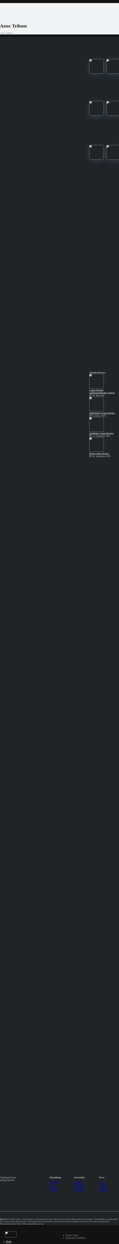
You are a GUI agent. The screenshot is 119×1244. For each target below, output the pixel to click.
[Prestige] (96, 73)
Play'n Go (78, 1187)
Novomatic (79, 1185)
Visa (51, 1185)
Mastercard (54, 1182)
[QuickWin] (96, 159)
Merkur (77, 1182)
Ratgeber (103, 1190)
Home (8, 1241)
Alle (101, 1182)
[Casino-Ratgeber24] (10, 1236)
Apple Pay (54, 1187)
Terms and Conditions (75, 1237)
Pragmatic (78, 1190)
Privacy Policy (72, 1235)
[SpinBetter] (96, 114)
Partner (102, 1187)
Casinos (102, 1185)
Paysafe (53, 1190)
